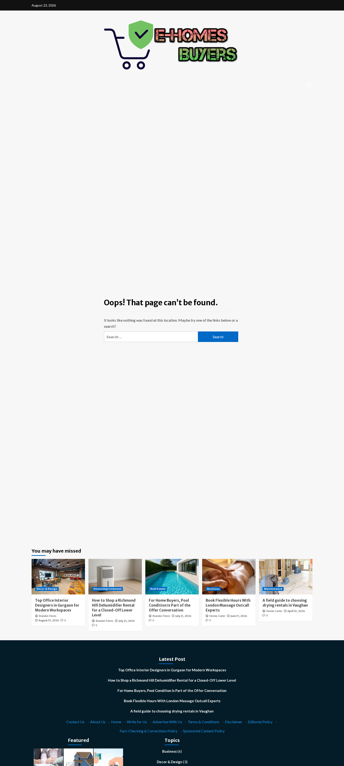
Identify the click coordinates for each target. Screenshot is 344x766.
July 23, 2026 (126, 620)
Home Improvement (107, 588)
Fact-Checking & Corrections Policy (148, 731)
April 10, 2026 (296, 611)
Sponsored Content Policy (204, 731)
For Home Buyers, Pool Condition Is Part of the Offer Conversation (169, 605)
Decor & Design (47, 588)
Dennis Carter (217, 616)
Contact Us (75, 721)
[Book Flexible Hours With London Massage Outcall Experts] (229, 576)
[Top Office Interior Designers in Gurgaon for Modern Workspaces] (58, 576)
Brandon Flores (47, 616)
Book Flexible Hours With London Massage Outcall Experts (228, 605)
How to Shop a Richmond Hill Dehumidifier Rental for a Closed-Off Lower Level (172, 680)
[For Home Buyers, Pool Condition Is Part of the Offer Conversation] (172, 576)
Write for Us (137, 721)
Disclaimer (233, 721)
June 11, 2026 (239, 616)
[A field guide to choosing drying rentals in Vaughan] (285, 576)
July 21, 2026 (183, 616)
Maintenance (273, 588)
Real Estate (157, 588)
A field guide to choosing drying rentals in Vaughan (172, 711)
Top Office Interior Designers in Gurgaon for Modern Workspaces (57, 605)
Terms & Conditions (203, 721)
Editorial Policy (260, 721)
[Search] (309, 85)
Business (213, 588)
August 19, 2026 (49, 620)
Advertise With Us (167, 721)
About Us (98, 721)
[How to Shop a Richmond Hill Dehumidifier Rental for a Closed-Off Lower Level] (115, 576)
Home (116, 721)
